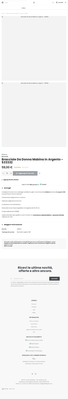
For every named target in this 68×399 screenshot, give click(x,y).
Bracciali (5, 157)
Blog (34, 309)
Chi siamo (34, 304)
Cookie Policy (34, 326)
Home (3, 13)
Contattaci (34, 307)
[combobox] (14, 2)
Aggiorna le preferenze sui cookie (34, 329)
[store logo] (34, 2)
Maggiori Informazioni (13, 225)
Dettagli (7, 188)
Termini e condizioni (34, 321)
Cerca (23, 8)
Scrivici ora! (11, 388)
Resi (34, 332)
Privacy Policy (34, 324)
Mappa (33, 312)
